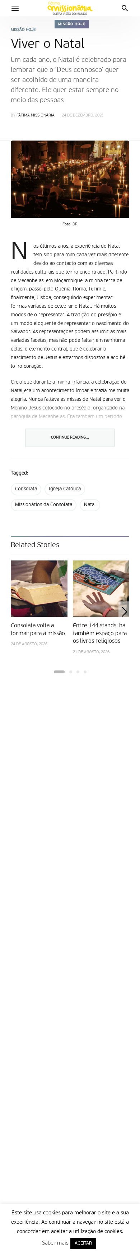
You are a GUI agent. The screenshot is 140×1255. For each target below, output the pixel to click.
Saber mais (55, 1243)
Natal (90, 504)
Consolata (26, 488)
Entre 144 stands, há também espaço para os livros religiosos (100, 633)
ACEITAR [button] (83, 1243)
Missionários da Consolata (43, 504)
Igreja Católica (65, 488)
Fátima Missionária (36, 116)
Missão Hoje (71, 24)
